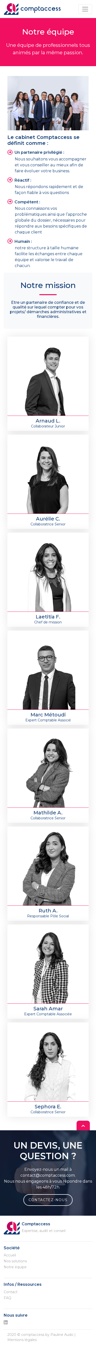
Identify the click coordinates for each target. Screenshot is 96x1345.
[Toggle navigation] (85, 9)
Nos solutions (15, 1261)
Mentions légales (22, 1340)
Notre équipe (15, 1267)
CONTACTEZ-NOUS (48, 1200)
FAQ (7, 1298)
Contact (10, 1292)
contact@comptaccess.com (47, 1175)
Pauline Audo (61, 1334)
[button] (83, 1125)
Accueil (10, 1255)
